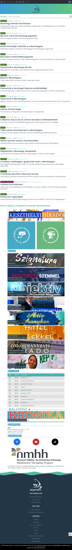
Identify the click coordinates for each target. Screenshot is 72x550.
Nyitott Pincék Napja (10, 109)
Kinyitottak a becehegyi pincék (16, 67)
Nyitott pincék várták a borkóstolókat (19, 141)
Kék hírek (36, 527)
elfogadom (39, 548)
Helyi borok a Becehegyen (13, 99)
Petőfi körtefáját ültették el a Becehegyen (21, 46)
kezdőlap (3, 16)
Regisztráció (10, 2)
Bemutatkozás (35, 509)
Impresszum (36, 499)
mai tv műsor (14, 371)
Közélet (3, 21)
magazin (12, 251)
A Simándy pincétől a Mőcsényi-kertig (19, 174)
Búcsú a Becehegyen (10, 78)
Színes (3, 33)
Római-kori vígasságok (11, 197)
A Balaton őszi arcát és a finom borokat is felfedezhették (29, 120)
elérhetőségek (14, 424)
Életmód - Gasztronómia (35, 536)
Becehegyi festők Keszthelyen (15, 23)
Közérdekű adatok (36, 497)
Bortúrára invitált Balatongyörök (16, 57)
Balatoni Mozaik (26, 390)
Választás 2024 (36, 538)
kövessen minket (15, 435)
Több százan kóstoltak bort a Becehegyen (21, 130)
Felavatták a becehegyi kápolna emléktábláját (23, 88)
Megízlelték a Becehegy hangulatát (18, 151)
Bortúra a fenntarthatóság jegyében (18, 36)
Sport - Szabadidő (7, 182)
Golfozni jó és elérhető (11, 184)
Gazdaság (36, 522)
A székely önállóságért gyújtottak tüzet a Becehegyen (27, 161)
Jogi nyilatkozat (36, 502)
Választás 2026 (36, 541)
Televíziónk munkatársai (36, 512)
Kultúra (36, 530)
